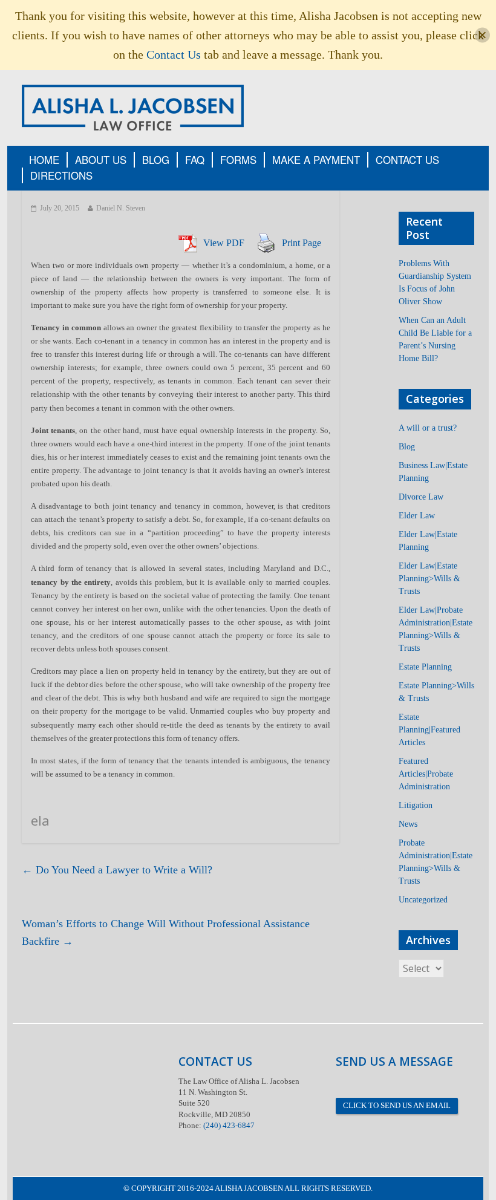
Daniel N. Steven (120, 208)
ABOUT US (100, 159)
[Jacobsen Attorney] (133, 107)
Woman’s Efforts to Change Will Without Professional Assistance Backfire (166, 932)
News (408, 824)
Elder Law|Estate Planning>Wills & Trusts (429, 578)
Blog (407, 446)
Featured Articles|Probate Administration (426, 774)
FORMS (238, 159)
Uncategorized (423, 899)
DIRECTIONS (61, 175)
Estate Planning (425, 666)
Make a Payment (316, 159)
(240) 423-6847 (229, 1125)
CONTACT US (407, 159)
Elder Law (417, 515)
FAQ (194, 159)
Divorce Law (421, 496)
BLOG (155, 159)
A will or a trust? (428, 427)
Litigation (415, 805)
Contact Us (173, 54)
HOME (44, 159)
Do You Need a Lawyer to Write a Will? (117, 870)
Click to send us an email (397, 1105)
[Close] (482, 35)
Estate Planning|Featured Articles (429, 729)
